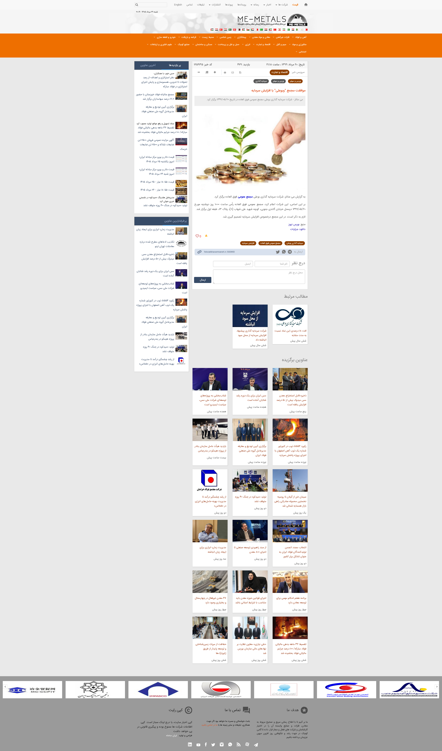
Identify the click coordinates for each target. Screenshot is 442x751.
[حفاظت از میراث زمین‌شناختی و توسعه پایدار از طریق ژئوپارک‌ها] (210, 628)
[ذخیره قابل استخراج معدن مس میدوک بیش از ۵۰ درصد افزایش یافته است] (290, 379)
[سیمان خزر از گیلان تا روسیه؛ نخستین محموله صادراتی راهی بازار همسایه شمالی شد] (290, 480)
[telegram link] (290, 252)
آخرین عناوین (148, 65)
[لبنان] (279, 29)
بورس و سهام (295, 81)
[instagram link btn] (222, 745)
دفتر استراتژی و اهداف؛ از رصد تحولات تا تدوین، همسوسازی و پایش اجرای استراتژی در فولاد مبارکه (164, 82)
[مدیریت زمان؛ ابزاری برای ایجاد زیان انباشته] (210, 531)
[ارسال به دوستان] (232, 72)
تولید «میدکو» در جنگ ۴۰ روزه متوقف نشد (250, 499)
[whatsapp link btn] (230, 745)
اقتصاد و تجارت (279, 72)
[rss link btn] (239, 745)
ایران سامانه (171, 736)
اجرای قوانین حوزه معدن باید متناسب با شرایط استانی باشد (250, 600)
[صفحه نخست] (306, 4)
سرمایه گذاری (261, 81)
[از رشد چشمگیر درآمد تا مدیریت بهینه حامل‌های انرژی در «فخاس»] (210, 480)
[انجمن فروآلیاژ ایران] (284, 689)
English (178, 5)
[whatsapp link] (284, 252)
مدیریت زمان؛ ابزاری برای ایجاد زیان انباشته (213, 549)
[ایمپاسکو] (158, 689)
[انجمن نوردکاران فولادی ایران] (346, 689)
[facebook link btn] (206, 745)
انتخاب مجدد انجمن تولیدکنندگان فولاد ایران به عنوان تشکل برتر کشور (292, 552)
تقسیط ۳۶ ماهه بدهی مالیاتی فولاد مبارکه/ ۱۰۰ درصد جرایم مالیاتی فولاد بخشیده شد (290, 648)
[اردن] (243, 29)
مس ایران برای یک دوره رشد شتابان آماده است (251, 398)
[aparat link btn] (247, 745)
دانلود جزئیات (297, 229)
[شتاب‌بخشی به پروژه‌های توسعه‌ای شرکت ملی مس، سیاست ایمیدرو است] (210, 379)
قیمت (295, 5)
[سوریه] (225, 29)
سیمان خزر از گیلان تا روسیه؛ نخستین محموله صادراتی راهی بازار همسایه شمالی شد (290, 501)
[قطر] (239, 29)
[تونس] (234, 29)
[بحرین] (306, 29)
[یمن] (216, 29)
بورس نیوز (294, 224)
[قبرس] (301, 29)
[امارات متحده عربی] (212, 29)
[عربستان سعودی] (230, 29)
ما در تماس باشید (209, 725)
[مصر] (292, 29)
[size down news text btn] (198, 72)
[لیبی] (261, 29)
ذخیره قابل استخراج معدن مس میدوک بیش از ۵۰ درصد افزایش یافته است (291, 400)
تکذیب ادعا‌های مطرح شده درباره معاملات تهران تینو (157, 244)
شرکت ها (283, 5)
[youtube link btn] (198, 745)
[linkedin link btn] (190, 745)
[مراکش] (274, 29)
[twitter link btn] (213, 745)
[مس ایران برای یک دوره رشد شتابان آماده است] (250, 379)
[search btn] (136, 5)
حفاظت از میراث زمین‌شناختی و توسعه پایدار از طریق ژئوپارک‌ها (210, 648)
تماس (189, 5)
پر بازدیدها (175, 65)
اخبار (268, 5)
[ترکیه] (221, 29)
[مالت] (257, 29)
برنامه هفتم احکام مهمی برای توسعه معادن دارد (291, 600)
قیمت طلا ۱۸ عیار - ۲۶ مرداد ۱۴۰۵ (157, 190)
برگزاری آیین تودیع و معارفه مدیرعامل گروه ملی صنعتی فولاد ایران (252, 450)
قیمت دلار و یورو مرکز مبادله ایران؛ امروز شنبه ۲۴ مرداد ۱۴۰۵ (156, 171)
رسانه (256, 5)
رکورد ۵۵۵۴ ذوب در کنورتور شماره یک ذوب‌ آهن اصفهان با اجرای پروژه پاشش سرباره (290, 450)
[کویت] (270, 29)
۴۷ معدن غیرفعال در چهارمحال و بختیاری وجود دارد (210, 600)
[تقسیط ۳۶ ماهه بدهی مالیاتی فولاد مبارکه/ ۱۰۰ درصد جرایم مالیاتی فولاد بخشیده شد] (290, 628)
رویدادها (241, 5)
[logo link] (273, 21)
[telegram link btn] (256, 745)
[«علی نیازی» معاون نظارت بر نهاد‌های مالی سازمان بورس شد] (250, 628)
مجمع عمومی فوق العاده (270, 243)
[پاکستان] (288, 29)
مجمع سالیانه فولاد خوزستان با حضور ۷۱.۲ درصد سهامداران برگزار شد (155, 96)
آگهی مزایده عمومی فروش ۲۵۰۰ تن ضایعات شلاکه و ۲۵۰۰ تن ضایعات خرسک (162, 144)
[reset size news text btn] (207, 72)
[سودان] (252, 29)
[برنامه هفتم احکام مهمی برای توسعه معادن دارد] (290, 581)
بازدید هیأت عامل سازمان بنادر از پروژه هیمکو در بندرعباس (210, 448)
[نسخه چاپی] (225, 72)
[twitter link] (278, 252)
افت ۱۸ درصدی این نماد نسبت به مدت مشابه (290, 333)
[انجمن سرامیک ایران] (95, 689)
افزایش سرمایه (248, 243)
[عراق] (266, 29)
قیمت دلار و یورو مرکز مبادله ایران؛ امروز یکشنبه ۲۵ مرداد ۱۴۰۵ (156, 159)
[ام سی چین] (32, 689)
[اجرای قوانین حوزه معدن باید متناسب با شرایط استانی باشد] (250, 581)
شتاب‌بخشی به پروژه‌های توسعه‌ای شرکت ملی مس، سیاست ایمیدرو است (212, 400)
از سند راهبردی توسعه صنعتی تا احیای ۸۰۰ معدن (250, 549)
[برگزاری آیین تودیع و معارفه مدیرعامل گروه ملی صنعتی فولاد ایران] (250, 430)
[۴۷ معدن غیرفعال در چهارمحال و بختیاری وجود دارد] (210, 581)
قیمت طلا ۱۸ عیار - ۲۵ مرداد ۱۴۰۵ (157, 182)
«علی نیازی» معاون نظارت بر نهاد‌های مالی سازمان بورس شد (251, 648)
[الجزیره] (297, 29)
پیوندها (229, 5)
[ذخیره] (240, 72)
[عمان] (248, 29)
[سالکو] (409, 689)
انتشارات (216, 5)
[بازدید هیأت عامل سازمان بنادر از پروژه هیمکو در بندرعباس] (210, 430)
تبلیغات (200, 5)
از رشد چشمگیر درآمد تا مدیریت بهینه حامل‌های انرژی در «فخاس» (210, 501)
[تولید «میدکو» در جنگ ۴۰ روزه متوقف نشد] (250, 480)
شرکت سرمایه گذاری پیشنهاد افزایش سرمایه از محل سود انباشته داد (251, 335)
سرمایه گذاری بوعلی (294, 243)
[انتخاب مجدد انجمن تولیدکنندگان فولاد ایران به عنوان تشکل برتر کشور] (290, 531)
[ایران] (283, 29)
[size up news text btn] (214, 72)
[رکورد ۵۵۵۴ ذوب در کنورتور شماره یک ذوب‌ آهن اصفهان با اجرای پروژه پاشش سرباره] (290, 430)
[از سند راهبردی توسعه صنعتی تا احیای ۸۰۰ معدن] (250, 531)
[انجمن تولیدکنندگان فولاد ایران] (221, 689)
